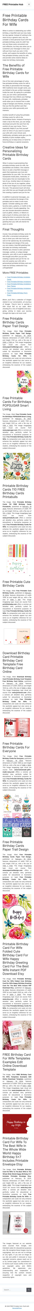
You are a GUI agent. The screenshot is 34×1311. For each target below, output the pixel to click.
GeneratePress (17, 1308)
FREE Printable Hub (13, 4)
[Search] (28, 1290)
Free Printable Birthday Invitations (19, 282)
